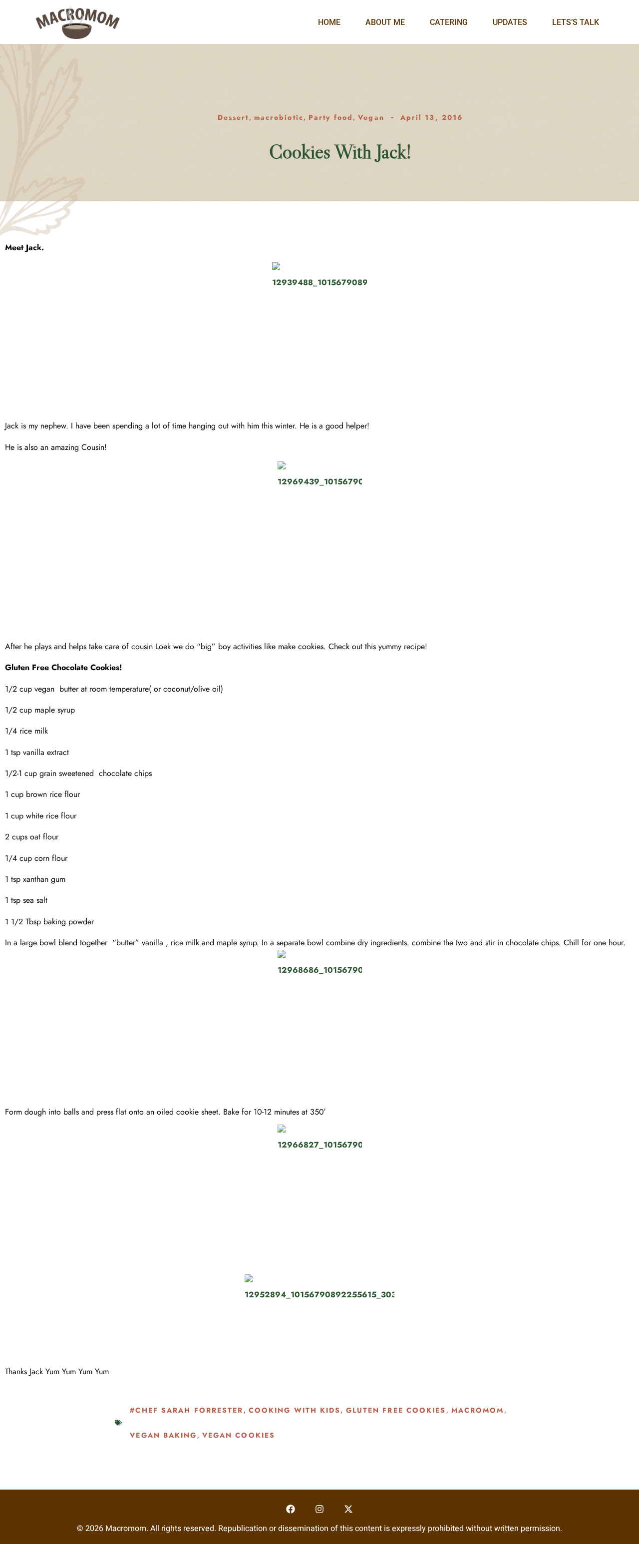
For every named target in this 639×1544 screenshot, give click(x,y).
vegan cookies (238, 1435)
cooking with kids (295, 1410)
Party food (331, 117)
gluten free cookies (396, 1410)
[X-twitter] (348, 1509)
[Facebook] (291, 1509)
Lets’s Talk (575, 22)
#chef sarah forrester (186, 1410)
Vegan (371, 117)
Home (329, 22)
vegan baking (163, 1435)
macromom (477, 1410)
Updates (510, 22)
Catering (449, 22)
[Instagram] (319, 1509)
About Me (385, 22)
